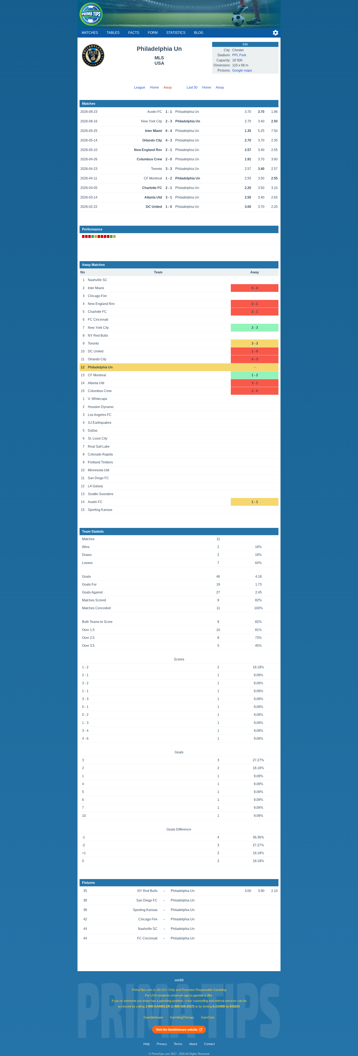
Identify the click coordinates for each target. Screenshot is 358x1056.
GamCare (207, 1017)
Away (220, 87)
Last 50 (192, 87)
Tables (113, 32)
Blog (198, 32)
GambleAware (153, 1017)
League (139, 87)
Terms (178, 1044)
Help (146, 1044)
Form (153, 32)
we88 (179, 980)
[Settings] (275, 32)
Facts (133, 32)
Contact (209, 1044)
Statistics (175, 32)
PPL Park (239, 55)
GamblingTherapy (182, 1017)
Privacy (162, 1044)
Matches (90, 32)
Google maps (242, 70)
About (193, 1044)
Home (154, 87)
